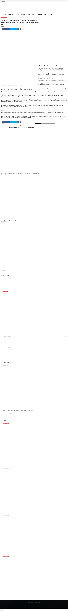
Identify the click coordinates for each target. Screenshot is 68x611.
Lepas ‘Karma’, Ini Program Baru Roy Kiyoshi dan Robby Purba (12, 125)
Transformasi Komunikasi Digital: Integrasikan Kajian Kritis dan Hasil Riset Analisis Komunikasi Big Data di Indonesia (27, 335)
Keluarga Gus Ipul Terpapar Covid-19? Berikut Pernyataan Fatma (23, 415)
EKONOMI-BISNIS (11, 14)
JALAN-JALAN (23, 14)
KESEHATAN (34, 14)
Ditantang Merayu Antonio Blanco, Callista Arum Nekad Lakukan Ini (15, 553)
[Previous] (8, 349)
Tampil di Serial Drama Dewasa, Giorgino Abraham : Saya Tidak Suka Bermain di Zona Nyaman (20, 596)
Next (4, 270)
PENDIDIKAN (40, 14)
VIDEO (29, 14)
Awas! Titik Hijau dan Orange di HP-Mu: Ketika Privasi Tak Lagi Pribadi (19, 346)
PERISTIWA (45, 14)
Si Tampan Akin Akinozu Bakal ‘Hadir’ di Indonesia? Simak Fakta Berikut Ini (16, 512)
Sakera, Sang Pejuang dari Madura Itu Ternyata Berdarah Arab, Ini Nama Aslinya (17, 466)
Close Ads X (2, 610)
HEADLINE (4, 291)
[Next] (10, 349)
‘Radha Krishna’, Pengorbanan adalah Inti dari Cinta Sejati (15, 407)
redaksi (2, 26)
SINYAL (7, 291)
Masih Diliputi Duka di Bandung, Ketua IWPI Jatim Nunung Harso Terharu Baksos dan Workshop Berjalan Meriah (20, 173)
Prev (2, 270)
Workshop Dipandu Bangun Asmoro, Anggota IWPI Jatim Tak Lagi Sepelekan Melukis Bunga (16, 220)
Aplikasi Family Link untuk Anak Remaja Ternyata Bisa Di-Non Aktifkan (19, 412)
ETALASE (17, 14)
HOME (5, 14)
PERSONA (50, 14)
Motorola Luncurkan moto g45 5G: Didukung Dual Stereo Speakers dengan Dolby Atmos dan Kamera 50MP (25, 339)
